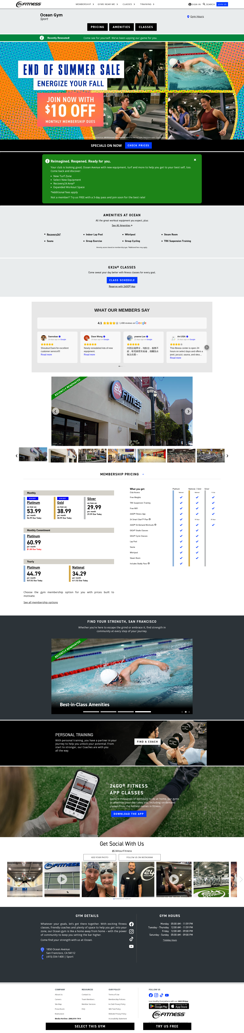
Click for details (161, 137)
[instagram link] (130, 931)
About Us (58, 994)
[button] (37, 347)
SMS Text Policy (115, 1009)
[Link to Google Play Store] (159, 1006)
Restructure (59, 1014)
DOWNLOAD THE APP (129, 814)
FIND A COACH (147, 741)
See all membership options (41, 602)
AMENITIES (121, 27)
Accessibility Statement (118, 1018)
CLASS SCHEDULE (122, 280)
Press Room (60, 1009)
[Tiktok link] (162, 996)
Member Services (88, 1004)
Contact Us (86, 994)
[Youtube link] (167, 996)
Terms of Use (114, 994)
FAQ (83, 1009)
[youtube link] (130, 946)
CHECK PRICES (138, 145)
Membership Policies (117, 999)
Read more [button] (46, 354)
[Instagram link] (156, 996)
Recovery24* (54, 234)
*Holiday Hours (170, 940)
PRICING (97, 27)
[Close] (195, 159)
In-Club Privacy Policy (117, 1004)
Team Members (88, 999)
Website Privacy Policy (117, 1014)
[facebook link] (130, 924)
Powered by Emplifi (123, 899)
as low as (34, 508)
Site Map (58, 1004)
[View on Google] (43, 338)
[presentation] (55, 411)
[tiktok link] (130, 939)
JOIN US (222, 4)
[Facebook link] (151, 996)
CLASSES (146, 27)
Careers (58, 999)
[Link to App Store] (179, 1006)
